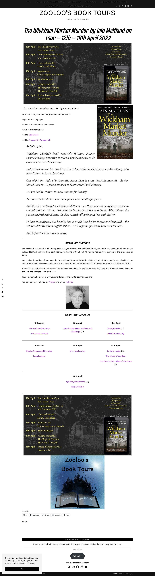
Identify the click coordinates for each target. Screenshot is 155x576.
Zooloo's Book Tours (77, 13)
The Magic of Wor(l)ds (115, 356)
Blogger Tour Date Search (80, 6)
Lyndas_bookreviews (76, 382)
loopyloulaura (39, 356)
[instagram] (73, 567)
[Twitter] (116, 6)
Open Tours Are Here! (54, 6)
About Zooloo (75, 2)
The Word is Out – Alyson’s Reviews (116, 361)
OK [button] (22, 569)
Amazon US (45, 140)
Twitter (52, 282)
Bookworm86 (77, 387)
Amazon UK (34, 140)
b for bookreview (77, 351)
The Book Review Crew (39, 328)
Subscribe (77, 556)
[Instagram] (119, 6)
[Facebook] (125, 6)
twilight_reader (114, 351)
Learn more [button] (30, 563)
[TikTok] (122, 6)
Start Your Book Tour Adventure (50, 2)
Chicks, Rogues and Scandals (39, 351)
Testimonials (90, 2)
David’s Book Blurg (115, 333)
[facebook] (77, 567)
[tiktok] (82, 567)
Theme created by (123, 573)
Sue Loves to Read (39, 333)
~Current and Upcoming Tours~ (114, 2)
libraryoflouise (114, 328)
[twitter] (69, 567)
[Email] (128, 6)
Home (29, 2)
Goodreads (34, 135)
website (69, 282)
